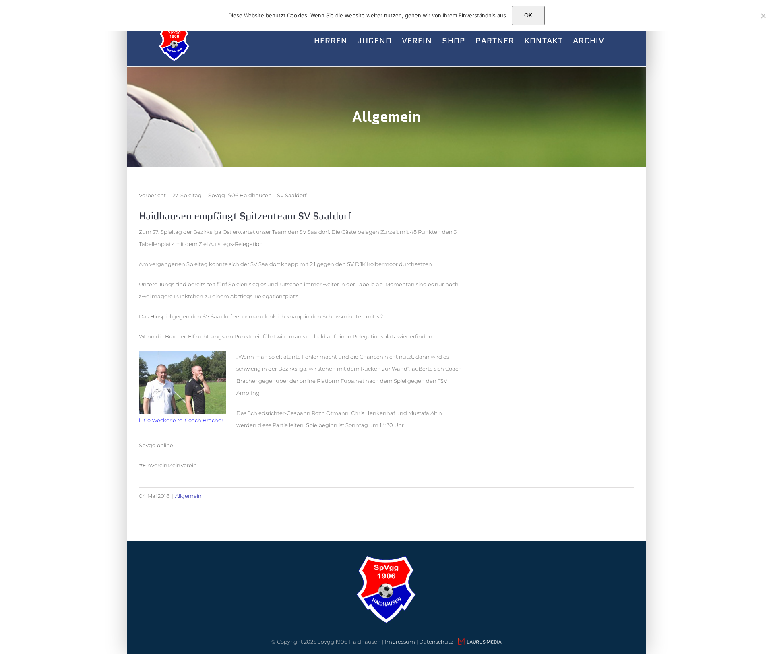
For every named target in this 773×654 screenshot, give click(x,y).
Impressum (400, 641)
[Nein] (763, 16)
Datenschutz (436, 641)
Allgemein (188, 496)
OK (528, 15)
